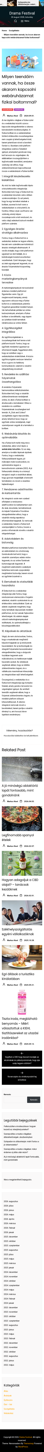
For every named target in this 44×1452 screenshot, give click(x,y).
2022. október (10, 1352)
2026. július (8, 1206)
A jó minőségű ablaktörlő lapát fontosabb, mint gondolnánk (20, 790)
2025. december (11, 1237)
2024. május (9, 1290)
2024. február (9, 1299)
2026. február (9, 1228)
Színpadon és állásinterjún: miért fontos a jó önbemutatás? (26, 3)
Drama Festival (22, 13)
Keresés (7, 1094)
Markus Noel (12, 116)
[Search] (15, 21)
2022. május (9, 1365)
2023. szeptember (12, 1321)
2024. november (11, 1276)
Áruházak (8, 1395)
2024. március (10, 1294)
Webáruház (19, 109)
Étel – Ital (8, 1404)
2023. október (10, 1316)
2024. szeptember (12, 1285)
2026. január (9, 1232)
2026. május (9, 1214)
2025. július (8, 1254)
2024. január (9, 1303)
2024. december (11, 1272)
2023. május (9, 1334)
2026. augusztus (11, 1201)
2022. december (11, 1343)
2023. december (11, 1307)
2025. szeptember (12, 1245)
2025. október (10, 1241)
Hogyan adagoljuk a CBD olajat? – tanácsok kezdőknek (20, 885)
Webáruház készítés (15, 433)
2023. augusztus (11, 1325)
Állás (6, 1391)
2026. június (9, 1210)
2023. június (9, 1329)
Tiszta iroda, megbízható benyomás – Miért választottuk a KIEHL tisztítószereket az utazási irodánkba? (20, 1028)
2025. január (9, 1267)
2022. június (9, 1360)
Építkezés (8, 1400)
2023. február (9, 1338)
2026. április (9, 1219)
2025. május (9, 1259)
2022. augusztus (11, 1356)
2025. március (10, 1263)
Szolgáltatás (7, 109)
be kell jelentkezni (31, 736)
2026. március (10, 1223)
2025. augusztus (11, 1250)
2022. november (11, 1347)
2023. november (11, 1312)
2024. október (10, 1281)
